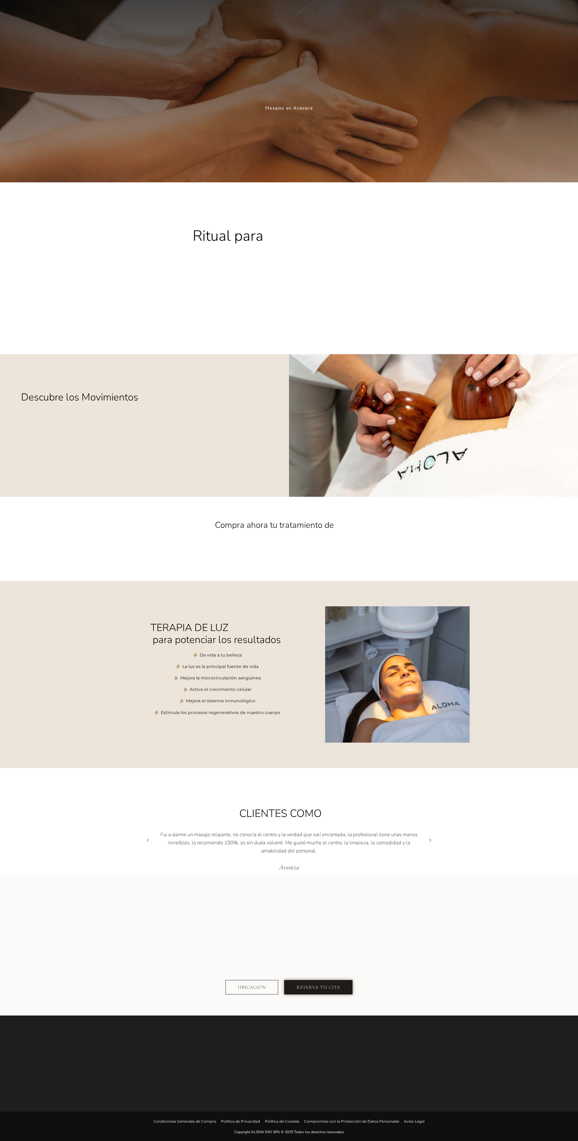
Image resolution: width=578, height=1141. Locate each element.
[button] (148, 849)
